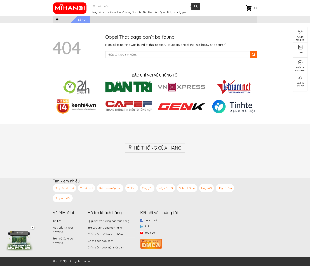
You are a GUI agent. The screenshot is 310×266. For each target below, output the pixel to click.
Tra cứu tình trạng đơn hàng (105, 227)
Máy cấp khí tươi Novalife (106, 12)
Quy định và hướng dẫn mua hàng (108, 221)
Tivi (145, 12)
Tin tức (57, 221)
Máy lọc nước (63, 198)
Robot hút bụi (187, 188)
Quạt (162, 12)
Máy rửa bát (165, 188)
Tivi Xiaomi (86, 188)
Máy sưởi (206, 188)
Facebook (151, 220)
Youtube (150, 232)
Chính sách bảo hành (100, 241)
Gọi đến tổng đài (300, 38)
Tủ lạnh (171, 12)
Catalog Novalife (131, 12)
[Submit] (253, 54)
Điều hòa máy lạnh (110, 188)
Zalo (148, 226)
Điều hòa (153, 12)
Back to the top (300, 83)
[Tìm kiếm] (195, 6)
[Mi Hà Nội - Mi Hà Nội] (72, 8)
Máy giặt (181, 12)
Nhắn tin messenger (300, 68)
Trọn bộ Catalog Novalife (63, 241)
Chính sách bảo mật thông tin (106, 247)
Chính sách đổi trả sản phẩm (105, 234)
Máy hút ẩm (225, 188)
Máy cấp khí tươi (64, 188)
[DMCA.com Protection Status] (151, 243)
